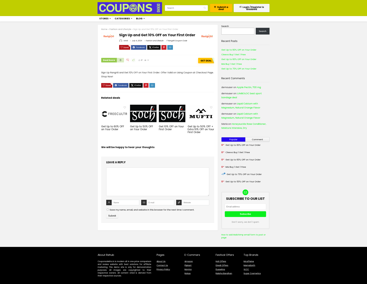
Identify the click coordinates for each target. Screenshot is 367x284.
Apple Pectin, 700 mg (249, 87)
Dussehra (220, 269)
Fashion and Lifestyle (120, 29)
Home (104, 29)
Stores (104, 18)
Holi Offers (221, 261)
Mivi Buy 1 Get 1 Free (231, 63)
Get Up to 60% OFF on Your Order (112, 128)
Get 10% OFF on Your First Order (171, 128)
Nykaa (188, 273)
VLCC (246, 269)
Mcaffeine (249, 261)
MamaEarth (249, 265)
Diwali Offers (222, 265)
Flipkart (188, 265)
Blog (139, 18)
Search (225, 26)
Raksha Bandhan (224, 273)
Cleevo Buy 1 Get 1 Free (233, 54)
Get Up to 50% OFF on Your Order (141, 128)
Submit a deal (222, 8)
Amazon (189, 261)
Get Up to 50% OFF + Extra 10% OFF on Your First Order (201, 129)
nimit (125, 40)
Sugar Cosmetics (252, 273)
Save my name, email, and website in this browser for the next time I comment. (152, 209)
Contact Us (162, 265)
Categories (122, 18)
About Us (161, 261)
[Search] (204, 8)
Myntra (188, 269)
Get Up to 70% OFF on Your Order (238, 68)
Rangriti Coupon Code (177, 40)
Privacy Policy (163, 269)
